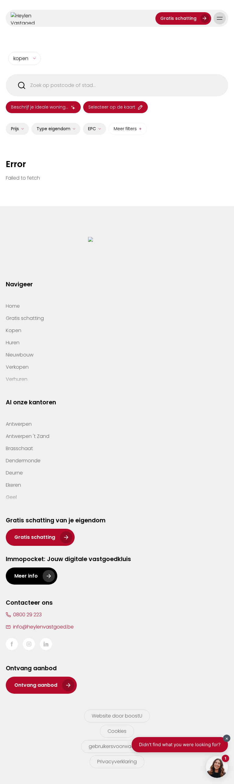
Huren (13, 342)
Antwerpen (19, 424)
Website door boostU (117, 715)
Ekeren (13, 485)
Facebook (12, 644)
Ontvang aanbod (35, 685)
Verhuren (16, 379)
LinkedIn (46, 644)
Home (13, 306)
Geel (11, 497)
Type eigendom (53, 129)
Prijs (15, 129)
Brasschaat (19, 448)
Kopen (13, 330)
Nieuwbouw (20, 354)
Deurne (14, 472)
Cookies (117, 731)
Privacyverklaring (117, 761)
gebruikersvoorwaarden (117, 746)
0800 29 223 (27, 614)
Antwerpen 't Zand (27, 436)
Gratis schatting (178, 18)
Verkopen (17, 367)
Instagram (29, 644)
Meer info (26, 575)
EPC (92, 129)
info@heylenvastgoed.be (43, 626)
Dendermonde (23, 460)
